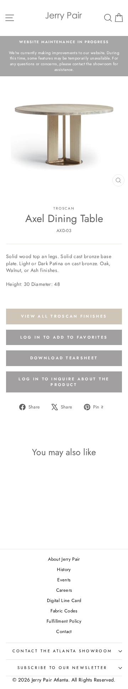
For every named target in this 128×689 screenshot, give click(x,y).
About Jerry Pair (64, 559)
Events (63, 579)
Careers (64, 590)
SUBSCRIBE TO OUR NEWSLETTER (62, 667)
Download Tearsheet (64, 358)
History (64, 569)
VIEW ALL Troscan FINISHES (64, 316)
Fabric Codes (63, 610)
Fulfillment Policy (64, 621)
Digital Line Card (64, 600)
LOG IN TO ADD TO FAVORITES (64, 337)
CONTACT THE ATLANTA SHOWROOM (62, 651)
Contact (63, 631)
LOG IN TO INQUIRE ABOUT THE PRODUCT (63, 381)
